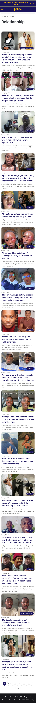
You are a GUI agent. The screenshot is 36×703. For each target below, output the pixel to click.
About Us (5, 700)
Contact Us (12, 700)
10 (21, 684)
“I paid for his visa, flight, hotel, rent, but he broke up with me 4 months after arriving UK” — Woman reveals (17, 178)
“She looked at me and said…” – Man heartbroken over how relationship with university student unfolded (17, 540)
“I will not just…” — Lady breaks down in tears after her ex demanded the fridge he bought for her (18, 98)
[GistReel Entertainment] (18, 9)
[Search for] (34, 10)
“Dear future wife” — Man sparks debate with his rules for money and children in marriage (17, 461)
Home (4, 16)
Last (18, 688)
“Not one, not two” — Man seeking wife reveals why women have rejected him (16, 140)
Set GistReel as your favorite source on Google (16, 3)
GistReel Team (21, 700)
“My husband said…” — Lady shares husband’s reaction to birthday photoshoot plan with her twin (17, 503)
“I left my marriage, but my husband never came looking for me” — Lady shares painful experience (17, 297)
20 (26, 684)
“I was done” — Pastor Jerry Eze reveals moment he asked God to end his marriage (16, 339)
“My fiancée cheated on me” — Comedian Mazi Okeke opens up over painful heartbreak (15, 622)
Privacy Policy (30, 700)
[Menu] (2, 10)
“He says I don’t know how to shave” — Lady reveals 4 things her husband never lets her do (18, 419)
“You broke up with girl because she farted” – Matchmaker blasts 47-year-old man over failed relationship (17, 377)
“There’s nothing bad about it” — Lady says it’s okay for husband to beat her (16, 255)
